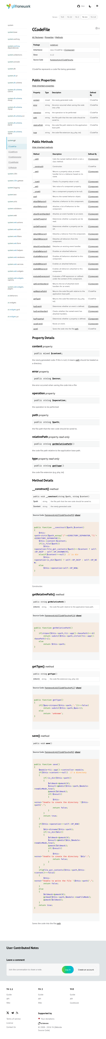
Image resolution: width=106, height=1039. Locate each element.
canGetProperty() (40, 219)
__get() (36, 171)
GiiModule (12, 167)
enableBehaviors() (40, 269)
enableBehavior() (40, 264)
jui (13, 316)
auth (14, 229)
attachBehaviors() (40, 206)
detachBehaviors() (40, 239)
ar (13, 76)
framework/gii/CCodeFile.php (61, 60)
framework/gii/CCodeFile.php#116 (60, 615)
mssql (15, 99)
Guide (9, 994)
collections (15, 55)
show (77, 515)
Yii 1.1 (84, 17)
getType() (37, 299)
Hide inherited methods (42, 147)
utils (12, 201)
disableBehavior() (40, 251)
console (14, 62)
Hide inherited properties (43, 85)
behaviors (13, 295)
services (15, 264)
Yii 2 (77, 17)
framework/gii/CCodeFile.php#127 (60, 687)
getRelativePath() (40, 291)
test (12, 194)
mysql (15, 108)
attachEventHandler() (41, 214)
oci (16, 116)
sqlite (15, 132)
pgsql (15, 124)
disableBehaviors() (40, 256)
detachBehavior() (40, 234)
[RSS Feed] (17, 1013)
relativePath (38, 125)
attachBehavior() (39, 201)
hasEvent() (37, 306)
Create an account (86, 969)
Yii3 (62, 17)
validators (14, 208)
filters (15, 236)
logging (14, 187)
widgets (15, 271)
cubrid (15, 90)
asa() (35, 196)
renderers (16, 257)
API (7, 998)
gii (12, 140)
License (9, 1023)
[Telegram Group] (12, 1013)
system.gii (54, 45)
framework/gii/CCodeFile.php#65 (59, 752)
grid (14, 309)
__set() (35, 186)
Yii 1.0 (93, 17)
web (12, 215)
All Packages (37, 37)
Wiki (8, 1002)
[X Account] (7, 1013)
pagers (16, 288)
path (35, 117)
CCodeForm (12, 152)
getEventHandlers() (40, 284)
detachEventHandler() (41, 246)
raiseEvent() (38, 324)
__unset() (36, 191)
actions (15, 222)
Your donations (47, 1018)
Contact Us (11, 1027)
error (35, 105)
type (35, 132)
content (36, 100)
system (10, 25)
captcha (16, 279)
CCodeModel (13, 162)
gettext (15, 180)
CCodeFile (12, 146)
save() (35, 329)
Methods (59, 37)
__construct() (38, 166)
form (14, 243)
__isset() (36, 181)
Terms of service (13, 1018)
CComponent (69, 50)
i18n (12, 174)
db (12, 69)
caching (14, 39)
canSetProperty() (39, 226)
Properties (49, 37)
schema (15, 82)
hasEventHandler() (40, 311)
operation (37, 112)
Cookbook (74, 1002)
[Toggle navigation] (97, 6)
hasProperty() (38, 319)
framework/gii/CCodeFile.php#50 (59, 515)
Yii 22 (69, 17)
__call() (36, 159)
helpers (15, 250)
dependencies (14, 47)
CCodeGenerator (14, 157)
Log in (68, 969)
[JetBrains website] (43, 1023)
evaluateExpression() (41, 276)
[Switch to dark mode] (90, 6)
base (12, 32)
